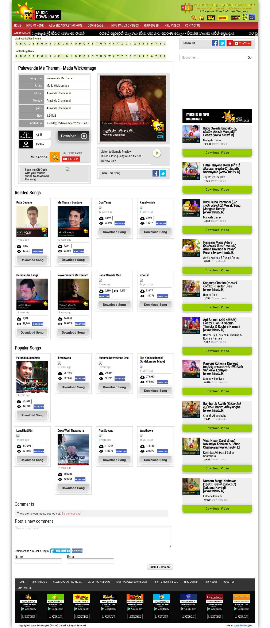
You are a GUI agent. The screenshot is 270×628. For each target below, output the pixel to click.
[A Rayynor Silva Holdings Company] (218, 11)
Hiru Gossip (151, 25)
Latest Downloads (99, 581)
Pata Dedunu (24, 202)
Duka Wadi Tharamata (71, 431)
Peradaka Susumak (28, 358)
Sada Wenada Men (110, 275)
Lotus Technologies (243, 625)
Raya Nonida (147, 202)
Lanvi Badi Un (24, 431)
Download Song (32, 260)
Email (70, 556)
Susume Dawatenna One (114, 358)
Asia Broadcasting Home (65, 25)
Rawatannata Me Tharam (73, 275)
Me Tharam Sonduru (70, 202)
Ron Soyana (106, 431)
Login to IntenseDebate (60, 550)
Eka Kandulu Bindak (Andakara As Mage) (152, 359)
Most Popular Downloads (131, 581)
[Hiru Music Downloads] (38, 10)
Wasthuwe (146, 431)
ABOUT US (229, 581)
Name (19, 556)
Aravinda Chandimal (59, 93)
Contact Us (193, 25)
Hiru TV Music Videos (125, 25)
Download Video (217, 152)
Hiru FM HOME (35, 25)
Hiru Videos (172, 25)
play (156, 153)
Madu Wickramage (58, 86)
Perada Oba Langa (27, 275)
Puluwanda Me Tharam (60, 78)
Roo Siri (144, 275)
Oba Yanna (105, 202)
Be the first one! (71, 513)
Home (17, 25)
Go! (250, 57)
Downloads (95, 25)
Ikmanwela (64, 358)
